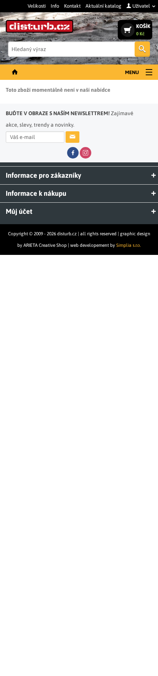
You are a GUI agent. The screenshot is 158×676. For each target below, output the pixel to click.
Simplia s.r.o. (128, 245)
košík (143, 29)
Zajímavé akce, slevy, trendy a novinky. (69, 119)
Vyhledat (142, 49)
